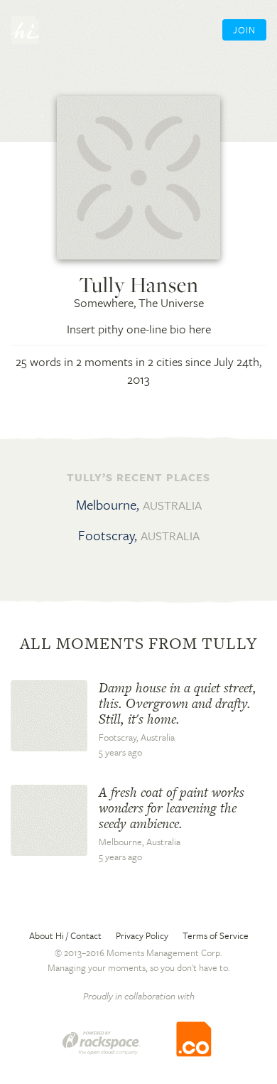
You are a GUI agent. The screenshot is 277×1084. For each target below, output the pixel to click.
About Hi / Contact (65, 935)
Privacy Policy (142, 935)
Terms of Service (216, 935)
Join (244, 30)
